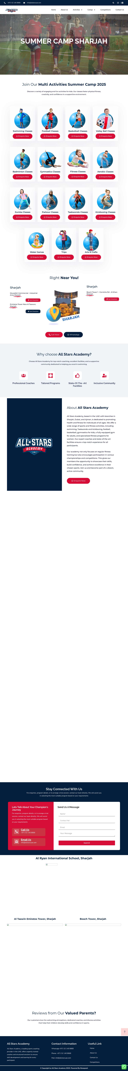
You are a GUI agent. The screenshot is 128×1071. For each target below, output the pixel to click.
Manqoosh (84, 1068)
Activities (76, 10)
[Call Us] (16, 831)
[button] (113, 2)
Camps (90, 10)
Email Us (26, 839)
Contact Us (120, 10)
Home (53, 10)
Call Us (25, 829)
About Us (64, 10)
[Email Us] (16, 841)
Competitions (105, 10)
